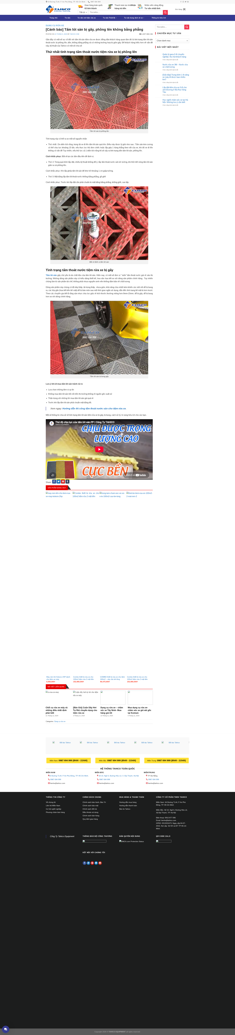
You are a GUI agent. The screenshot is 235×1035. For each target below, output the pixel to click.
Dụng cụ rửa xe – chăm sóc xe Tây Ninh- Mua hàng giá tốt (111, 710)
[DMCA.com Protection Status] (131, 841)
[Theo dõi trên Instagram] (183, 2)
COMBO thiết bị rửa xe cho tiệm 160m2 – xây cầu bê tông (112, 678)
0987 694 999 (55, 779)
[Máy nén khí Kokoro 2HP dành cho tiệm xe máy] (59, 583)
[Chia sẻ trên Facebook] (54, 482)
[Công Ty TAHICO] (58, 9)
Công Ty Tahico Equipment (62, 836)
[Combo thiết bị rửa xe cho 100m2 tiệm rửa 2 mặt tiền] (86, 583)
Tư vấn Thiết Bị (109, 18)
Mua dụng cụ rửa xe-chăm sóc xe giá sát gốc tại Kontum (139, 710)
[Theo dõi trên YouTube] (100, 863)
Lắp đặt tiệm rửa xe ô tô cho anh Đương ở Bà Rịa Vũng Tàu (175, 89)
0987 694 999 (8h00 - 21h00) (73, 760)
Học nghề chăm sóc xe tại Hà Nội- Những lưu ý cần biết (175, 101)
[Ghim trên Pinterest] (63, 482)
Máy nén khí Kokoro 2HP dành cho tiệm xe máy (58, 678)
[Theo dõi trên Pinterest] (92, 863)
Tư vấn (67, 18)
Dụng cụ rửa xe (55, 26)
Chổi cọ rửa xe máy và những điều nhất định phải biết (56, 710)
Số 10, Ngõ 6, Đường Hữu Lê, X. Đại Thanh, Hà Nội (119, 776)
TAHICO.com (74, 34)
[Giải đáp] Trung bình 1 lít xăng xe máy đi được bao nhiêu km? (176, 77)
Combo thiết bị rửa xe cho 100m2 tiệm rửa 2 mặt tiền (83, 678)
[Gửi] (165, 12)
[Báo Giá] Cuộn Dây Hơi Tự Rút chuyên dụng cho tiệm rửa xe (85, 710)
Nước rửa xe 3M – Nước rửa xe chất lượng (175, 66)
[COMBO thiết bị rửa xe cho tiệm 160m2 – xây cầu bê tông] (113, 583)
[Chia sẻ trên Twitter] (59, 482)
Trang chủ (53, 18)
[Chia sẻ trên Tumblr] (67, 482)
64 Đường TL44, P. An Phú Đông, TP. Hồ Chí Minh (68, 776)
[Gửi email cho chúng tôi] (188, 2)
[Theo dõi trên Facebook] (181, 2)
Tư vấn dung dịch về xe (133, 18)
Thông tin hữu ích (159, 18)
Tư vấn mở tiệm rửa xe (87, 18)
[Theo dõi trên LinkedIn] (96, 863)
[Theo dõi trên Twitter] (185, 2)
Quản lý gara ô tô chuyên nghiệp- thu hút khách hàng (174, 55)
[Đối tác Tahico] (64, 746)
